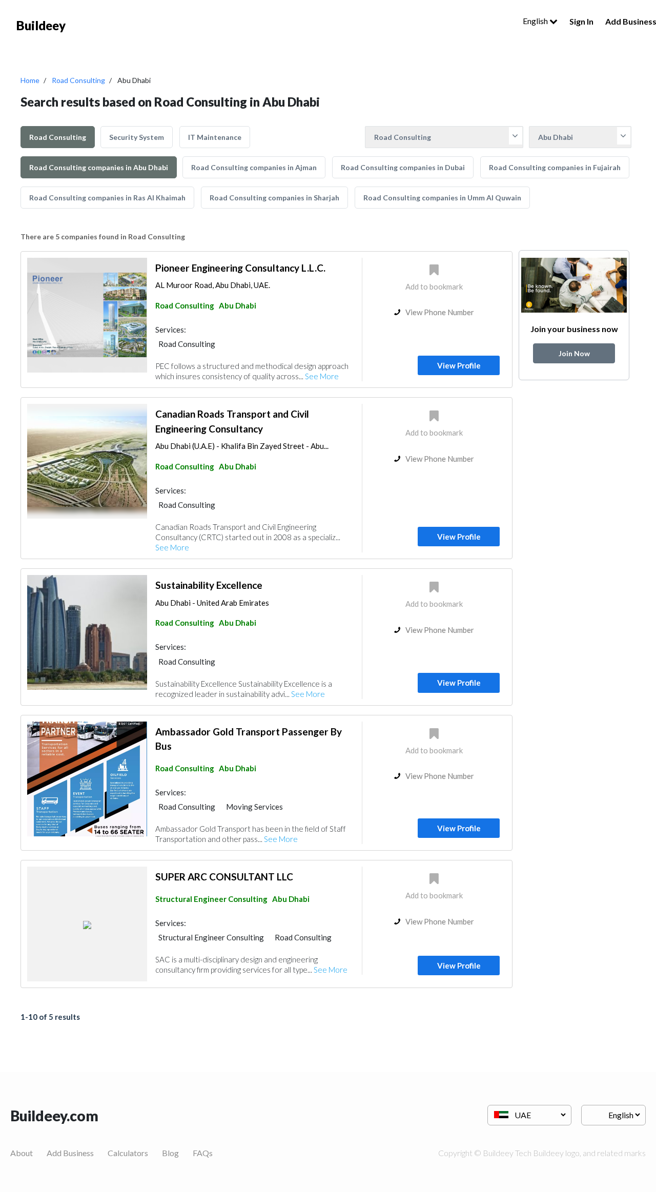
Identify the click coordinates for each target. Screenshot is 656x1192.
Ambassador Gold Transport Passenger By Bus (248, 739)
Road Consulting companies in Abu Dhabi (98, 167)
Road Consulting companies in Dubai (403, 167)
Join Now (574, 353)
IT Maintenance (214, 137)
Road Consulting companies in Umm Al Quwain (442, 197)
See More (322, 376)
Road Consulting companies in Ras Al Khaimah (107, 197)
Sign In (581, 21)
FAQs (203, 1153)
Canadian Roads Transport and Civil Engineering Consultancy (232, 421)
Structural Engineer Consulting (211, 898)
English (536, 21)
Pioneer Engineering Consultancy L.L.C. (240, 268)
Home (29, 80)
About (21, 1153)
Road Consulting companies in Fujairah (555, 167)
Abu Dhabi (237, 305)
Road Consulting (78, 80)
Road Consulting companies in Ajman (254, 167)
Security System (136, 137)
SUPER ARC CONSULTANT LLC (224, 876)
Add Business (70, 1153)
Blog (170, 1153)
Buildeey (41, 25)
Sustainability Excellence (208, 585)
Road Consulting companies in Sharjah (274, 197)
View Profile (459, 365)
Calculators (128, 1153)
